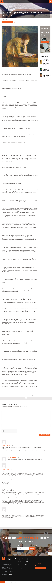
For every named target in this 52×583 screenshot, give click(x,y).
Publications (27, 564)
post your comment (45, 434)
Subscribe (40, 568)
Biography (19, 561)
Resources (26, 561)
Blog (19, 564)
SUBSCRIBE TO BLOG (7, 22)
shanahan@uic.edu (40, 565)
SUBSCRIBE (45, 41)
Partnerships (20, 568)
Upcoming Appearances (20, 570)
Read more (10, 574)
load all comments (26, 520)
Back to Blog (5, 19)
